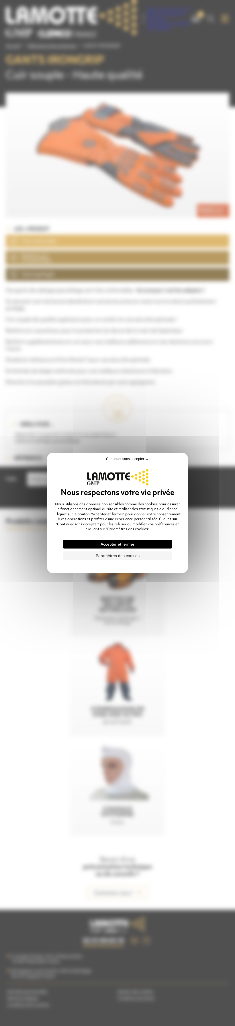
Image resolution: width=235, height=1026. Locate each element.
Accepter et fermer (117, 544)
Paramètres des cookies (118, 556)
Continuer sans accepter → (127, 459)
